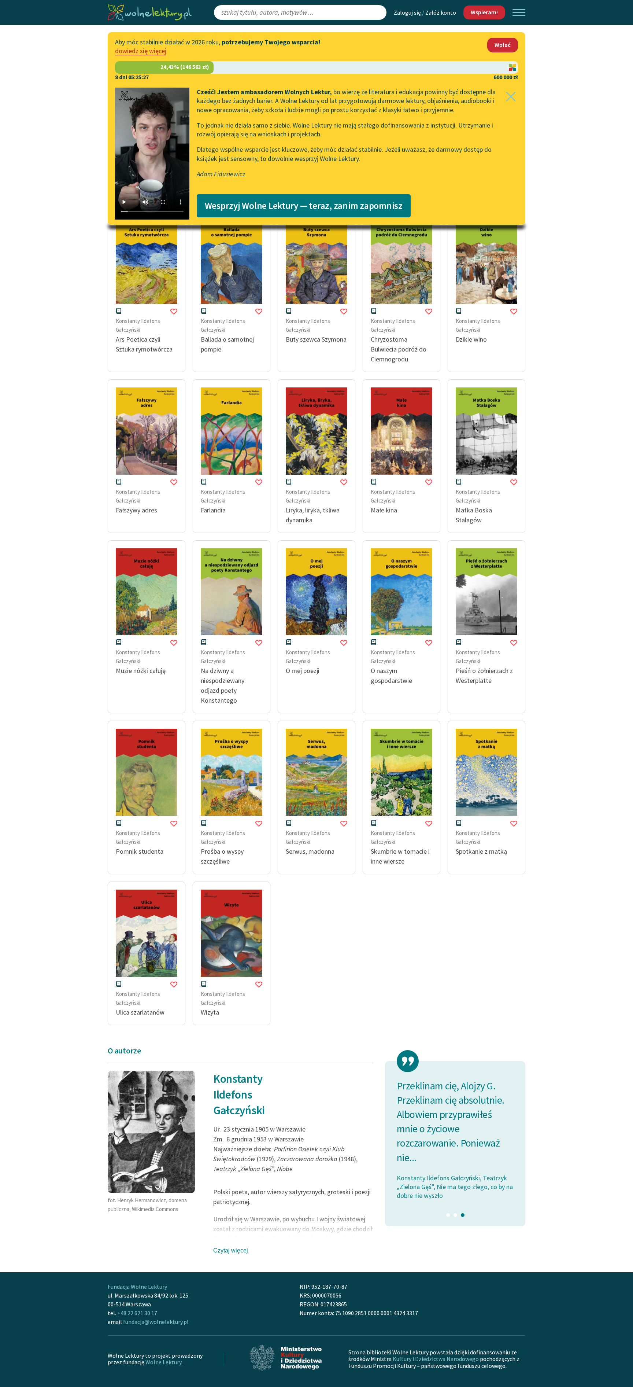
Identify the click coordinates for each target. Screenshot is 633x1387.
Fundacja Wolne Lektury (137, 1286)
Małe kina (384, 510)
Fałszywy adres (136, 510)
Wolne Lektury (163, 1362)
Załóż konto (440, 12)
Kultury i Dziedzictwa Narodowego (436, 1358)
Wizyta (210, 1012)
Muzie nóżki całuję (141, 670)
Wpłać (503, 44)
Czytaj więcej (230, 1250)
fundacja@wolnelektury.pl (156, 1321)
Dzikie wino (471, 339)
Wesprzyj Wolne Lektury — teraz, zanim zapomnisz (304, 205)
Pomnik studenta (139, 851)
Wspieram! (484, 12)
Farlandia (213, 510)
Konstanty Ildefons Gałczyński (239, 1094)
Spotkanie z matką (481, 851)
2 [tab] (455, 1215)
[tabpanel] (455, 1125)
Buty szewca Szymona (316, 339)
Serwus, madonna (310, 851)
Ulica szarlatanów (140, 1012)
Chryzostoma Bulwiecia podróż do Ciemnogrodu (398, 349)
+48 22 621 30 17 (137, 1313)
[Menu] (518, 12)
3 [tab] (462, 1215)
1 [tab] (448, 1215)
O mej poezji (302, 670)
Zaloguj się (407, 12)
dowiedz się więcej (140, 51)
